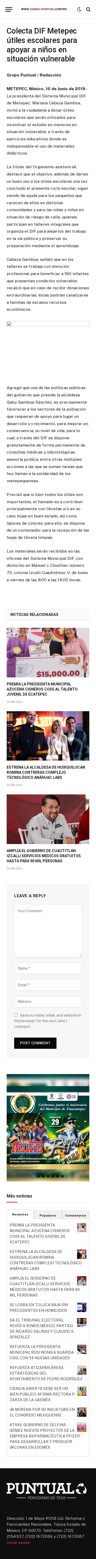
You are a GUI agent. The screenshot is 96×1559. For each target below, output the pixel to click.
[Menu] (8, 9)
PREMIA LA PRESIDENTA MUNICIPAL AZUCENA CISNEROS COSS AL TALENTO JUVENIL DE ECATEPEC (42, 689)
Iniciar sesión (18, 1542)
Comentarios (75, 1215)
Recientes (20, 1214)
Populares (47, 1215)
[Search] (88, 9)
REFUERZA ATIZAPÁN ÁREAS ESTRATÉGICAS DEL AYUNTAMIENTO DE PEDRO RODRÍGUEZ (46, 1373)
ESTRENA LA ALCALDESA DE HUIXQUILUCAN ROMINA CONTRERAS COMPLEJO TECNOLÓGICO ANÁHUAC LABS (46, 772)
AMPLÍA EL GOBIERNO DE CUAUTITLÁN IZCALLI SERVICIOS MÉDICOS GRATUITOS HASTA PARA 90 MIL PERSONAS (44, 856)
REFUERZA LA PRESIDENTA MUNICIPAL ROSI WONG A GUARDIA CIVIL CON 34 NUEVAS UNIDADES (42, 1352)
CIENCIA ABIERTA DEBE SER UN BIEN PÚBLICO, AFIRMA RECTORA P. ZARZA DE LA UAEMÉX (42, 1394)
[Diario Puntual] (46, 9)
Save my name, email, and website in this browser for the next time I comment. (47, 1021)
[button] (48, 1127)
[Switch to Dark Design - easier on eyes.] (79, 9)
